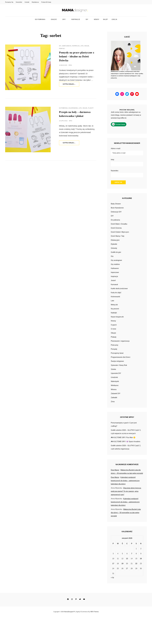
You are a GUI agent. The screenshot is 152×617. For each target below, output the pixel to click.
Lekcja (114, 19)
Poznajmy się (9, 2)
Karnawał (114, 284)
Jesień (113, 280)
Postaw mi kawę (46, 2)
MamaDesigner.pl (69, 611)
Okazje (54, 19)
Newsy (96, 19)
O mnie (113, 329)
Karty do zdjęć (116, 292)
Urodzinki (114, 377)
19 (122, 563)
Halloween (115, 268)
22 (136, 563)
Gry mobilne (115, 264)
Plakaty (91, 108)
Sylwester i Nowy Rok (119, 365)
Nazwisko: (114, 171)
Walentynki (115, 381)
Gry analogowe (116, 260)
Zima (113, 401)
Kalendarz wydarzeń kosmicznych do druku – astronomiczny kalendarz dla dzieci (125, 480)
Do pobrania (40, 19)
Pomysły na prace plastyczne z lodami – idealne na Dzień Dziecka (76, 56)
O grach (114, 325)
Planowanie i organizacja (120, 341)
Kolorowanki (73, 108)
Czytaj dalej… (71, 84)
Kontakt (27, 2)
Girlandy (114, 248)
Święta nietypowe (117, 361)
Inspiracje (75, 19)
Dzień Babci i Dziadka (119, 224)
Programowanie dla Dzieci (120, 357)
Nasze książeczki (117, 317)
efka (70, 65)
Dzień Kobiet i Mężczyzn (120, 232)
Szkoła (113, 369)
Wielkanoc (115, 385)
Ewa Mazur (115, 470)
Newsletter (19, 2)
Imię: (112, 159)
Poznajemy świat (117, 353)
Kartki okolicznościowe (119, 288)
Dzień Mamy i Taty (117, 236)
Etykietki (114, 244)
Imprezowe (115, 272)
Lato (81, 46)
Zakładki (114, 397)
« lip (112, 577)
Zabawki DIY (115, 393)
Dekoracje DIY (116, 212)
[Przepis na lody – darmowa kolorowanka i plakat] (28, 129)
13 (127, 558)
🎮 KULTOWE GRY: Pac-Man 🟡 (123, 437)
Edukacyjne (115, 240)
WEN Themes (94, 611)
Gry (64, 19)
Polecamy (114, 345)
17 (113, 563)
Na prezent (115, 309)
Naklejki (114, 313)
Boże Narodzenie (117, 208)
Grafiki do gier (116, 252)
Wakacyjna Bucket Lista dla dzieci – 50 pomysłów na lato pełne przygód (126, 512)
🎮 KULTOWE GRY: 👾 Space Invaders (125, 441)
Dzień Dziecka (66, 46)
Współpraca (35, 2)
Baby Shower (116, 204)
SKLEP (105, 19)
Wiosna (113, 389)
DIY (87, 19)
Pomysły (62, 48)
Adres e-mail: (116, 148)
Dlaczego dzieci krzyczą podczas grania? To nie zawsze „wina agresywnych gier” (126, 491)
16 (141, 558)
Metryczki (114, 305)
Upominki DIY (116, 373)
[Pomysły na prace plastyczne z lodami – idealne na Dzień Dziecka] (28, 67)
